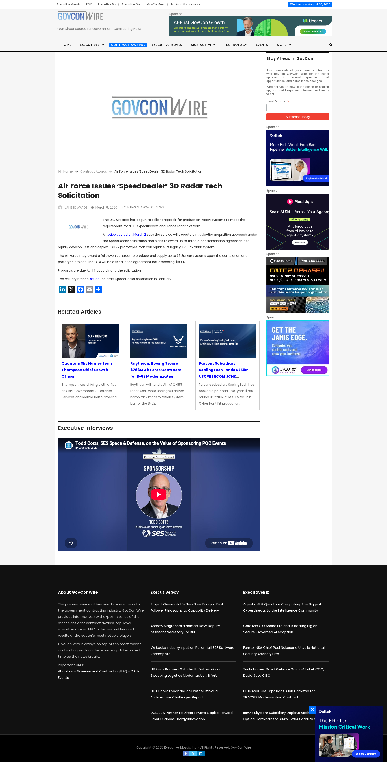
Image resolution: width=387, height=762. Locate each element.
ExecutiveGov (164, 592)
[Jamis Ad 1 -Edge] (297, 348)
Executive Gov (131, 4)
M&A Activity (203, 45)
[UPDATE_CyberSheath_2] (297, 285)
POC (89, 4)
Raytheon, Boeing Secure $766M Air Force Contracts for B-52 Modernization (155, 370)
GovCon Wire (241, 747)
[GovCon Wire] (80, 17)
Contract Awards (128, 45)
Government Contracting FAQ (102, 671)
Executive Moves (167, 45)
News (160, 207)
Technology (235, 45)
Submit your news (187, 4)
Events (262, 45)
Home (66, 45)
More (281, 45)
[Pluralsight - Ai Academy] (297, 222)
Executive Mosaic (68, 4)
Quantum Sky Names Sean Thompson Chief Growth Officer (87, 370)
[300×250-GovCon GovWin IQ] (297, 158)
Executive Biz (107, 4)
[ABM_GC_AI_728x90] (250, 26)
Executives (89, 45)
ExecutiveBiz (256, 592)
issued (94, 279)
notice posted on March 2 (126, 234)
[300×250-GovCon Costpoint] (348, 734)
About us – (67, 671)
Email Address (277, 101)
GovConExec (156, 4)
